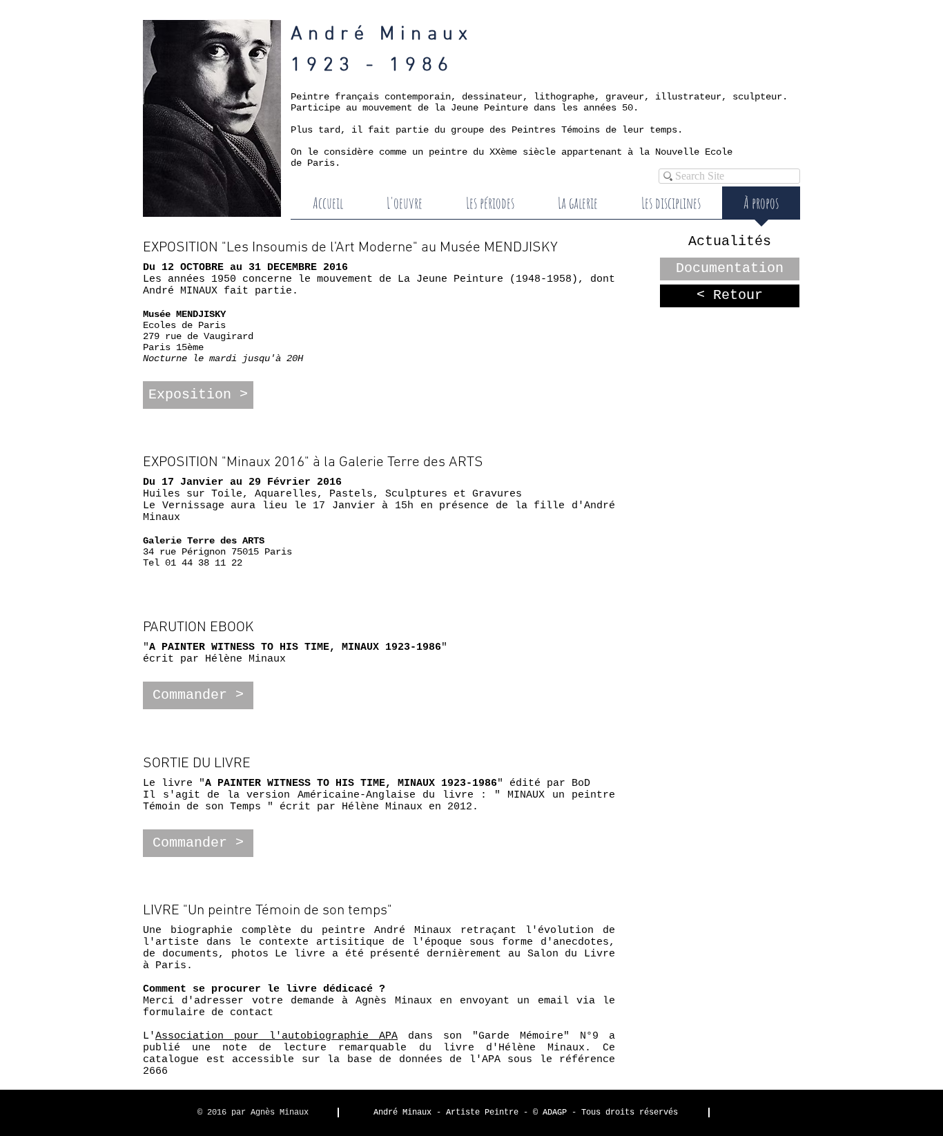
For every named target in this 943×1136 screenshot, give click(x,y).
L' (270, 1036)
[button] (198, 395)
